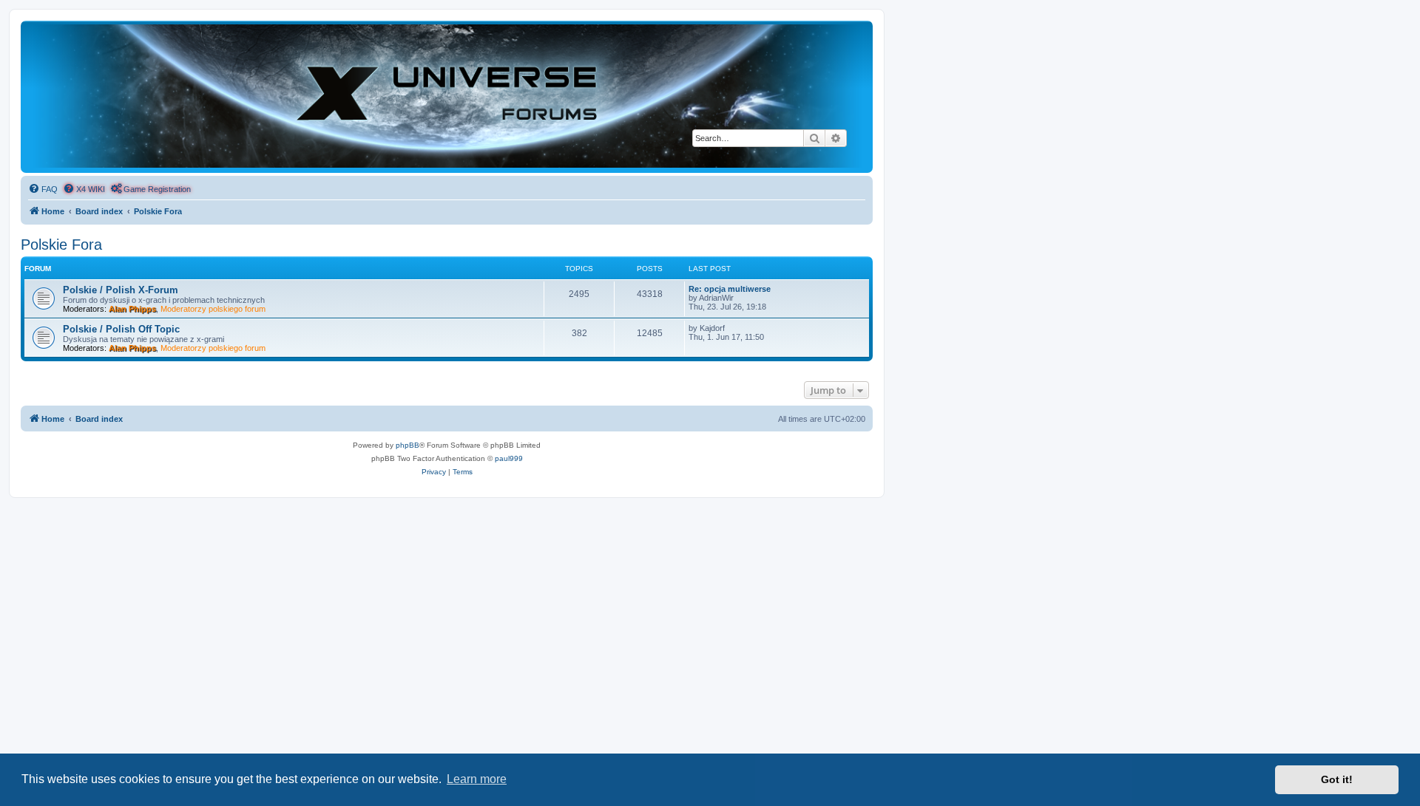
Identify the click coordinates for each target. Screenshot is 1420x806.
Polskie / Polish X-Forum (120, 290)
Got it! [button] (1337, 779)
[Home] (446, 96)
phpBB (407, 445)
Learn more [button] (477, 779)
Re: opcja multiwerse (730, 288)
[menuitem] (43, 189)
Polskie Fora (61, 244)
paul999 (509, 458)
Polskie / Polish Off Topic (121, 329)
